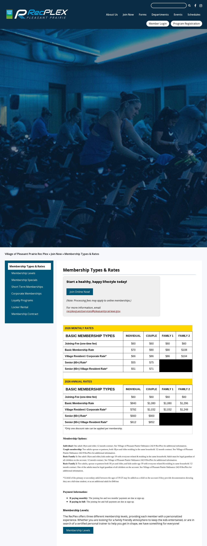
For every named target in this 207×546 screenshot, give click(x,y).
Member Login (158, 23)
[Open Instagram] (200, 5)
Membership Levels (78, 530)
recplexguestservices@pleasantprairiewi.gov (93, 311)
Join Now (56, 254)
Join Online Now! (80, 292)
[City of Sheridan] (37, 19)
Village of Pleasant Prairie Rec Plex (26, 254)
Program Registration (186, 23)
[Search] (189, 5)
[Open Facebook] (195, 5)
